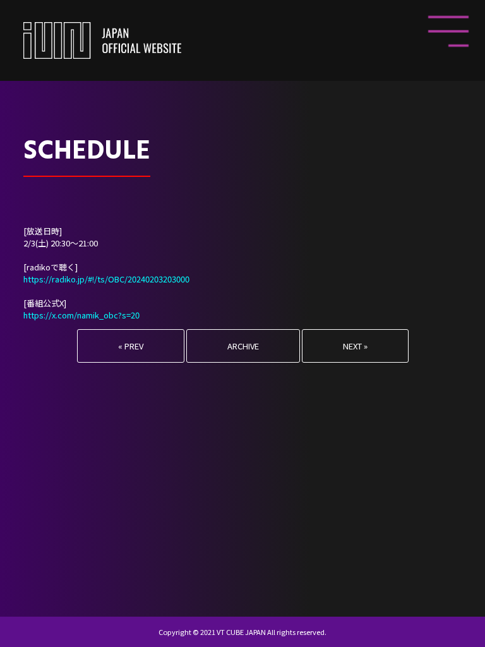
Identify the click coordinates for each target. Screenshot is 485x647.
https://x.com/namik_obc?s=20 (81, 315)
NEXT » (355, 346)
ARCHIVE (243, 346)
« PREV (130, 346)
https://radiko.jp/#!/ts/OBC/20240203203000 (106, 279)
